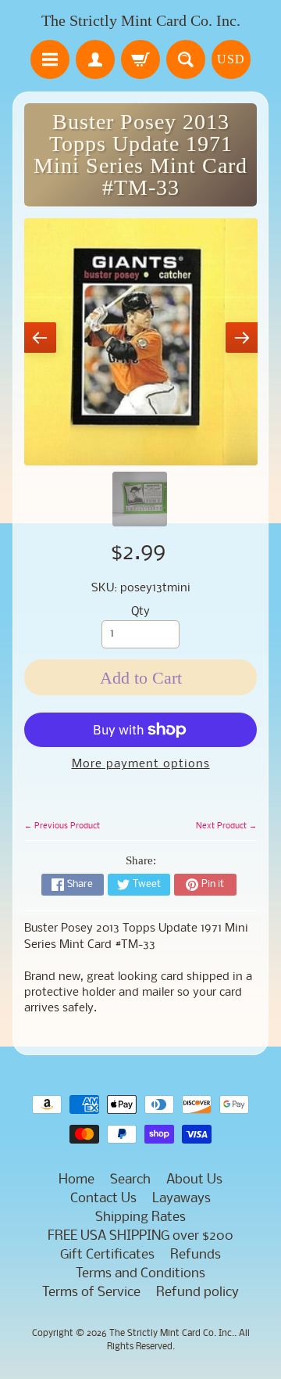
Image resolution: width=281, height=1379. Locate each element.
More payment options (141, 764)
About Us (194, 1180)
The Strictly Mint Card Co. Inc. (140, 20)
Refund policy (197, 1292)
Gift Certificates (107, 1255)
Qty (140, 612)
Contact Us (103, 1198)
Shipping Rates (140, 1217)
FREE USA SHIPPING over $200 (140, 1236)
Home (76, 1180)
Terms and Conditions (140, 1273)
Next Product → (226, 826)
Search (130, 1180)
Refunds (195, 1255)
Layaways (181, 1198)
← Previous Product (62, 826)
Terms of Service (91, 1292)
